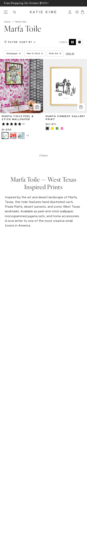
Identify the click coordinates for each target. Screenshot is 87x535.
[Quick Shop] (37, 107)
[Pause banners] (82, 3)
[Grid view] (72, 42)
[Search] (15, 12)
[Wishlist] (77, 12)
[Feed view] (79, 42)
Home (7, 21)
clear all (70, 53)
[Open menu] (6, 12)
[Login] (70, 12)
